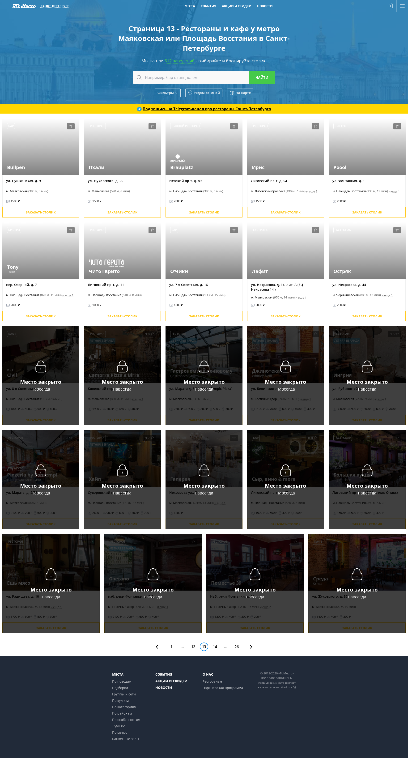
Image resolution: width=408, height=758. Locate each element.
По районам (122, 713)
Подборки (120, 688)
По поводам (121, 681)
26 (236, 646)
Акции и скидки (236, 6)
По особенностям (126, 719)
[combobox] (204, 77)
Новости (265, 6)
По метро (119, 732)
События (208, 6)
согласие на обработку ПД (280, 687)
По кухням (120, 700)
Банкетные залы (125, 739)
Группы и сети (124, 694)
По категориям (124, 707)
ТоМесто (24, 6)
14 (215, 646)
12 (193, 646)
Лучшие (118, 726)
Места (190, 6)
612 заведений (180, 61)
